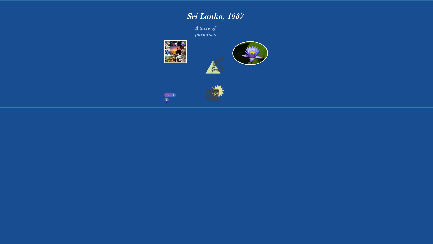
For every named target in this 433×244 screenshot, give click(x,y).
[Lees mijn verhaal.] (215, 65)
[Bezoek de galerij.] (215, 92)
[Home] (166, 100)
